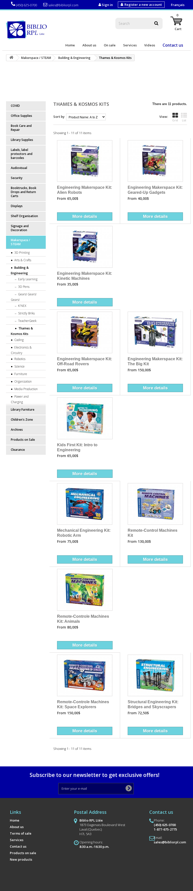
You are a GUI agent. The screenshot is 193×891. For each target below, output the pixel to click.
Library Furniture (22, 409)
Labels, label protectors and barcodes (21, 154)
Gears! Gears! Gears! (23, 297)
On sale (110, 45)
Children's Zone (22, 419)
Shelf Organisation (24, 216)
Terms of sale (20, 833)
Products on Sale (23, 439)
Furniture (20, 374)
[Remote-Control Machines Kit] (155, 503)
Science (19, 366)
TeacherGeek (26, 321)
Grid (175, 120)
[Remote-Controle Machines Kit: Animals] (84, 589)
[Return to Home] (11, 58)
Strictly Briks (26, 313)
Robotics (19, 359)
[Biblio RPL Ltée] (27, 29)
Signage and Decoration (20, 228)
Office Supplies (21, 116)
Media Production (26, 389)
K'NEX (21, 306)
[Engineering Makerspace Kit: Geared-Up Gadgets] (155, 161)
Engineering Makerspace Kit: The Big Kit (155, 361)
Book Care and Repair (21, 128)
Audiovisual (19, 168)
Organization (23, 381)
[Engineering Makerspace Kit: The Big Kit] (155, 332)
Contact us (173, 45)
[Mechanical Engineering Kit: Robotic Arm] (84, 503)
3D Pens (23, 287)
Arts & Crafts (22, 260)
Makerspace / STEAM (20, 242)
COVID (15, 106)
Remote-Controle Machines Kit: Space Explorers (83, 704)
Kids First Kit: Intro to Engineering (77, 447)
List (184, 120)
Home (70, 45)
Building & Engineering (20, 270)
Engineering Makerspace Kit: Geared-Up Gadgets (155, 190)
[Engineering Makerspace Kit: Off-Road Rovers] (84, 332)
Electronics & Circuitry (21, 350)
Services (130, 45)
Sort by (59, 116)
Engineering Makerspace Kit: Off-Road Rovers (84, 361)
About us (89, 45)
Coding (19, 340)
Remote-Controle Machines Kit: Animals (83, 618)
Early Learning (27, 279)
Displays (17, 206)
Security (16, 178)
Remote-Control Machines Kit (152, 533)
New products (21, 859)
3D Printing (22, 252)
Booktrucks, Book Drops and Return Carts (23, 192)
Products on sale (23, 853)
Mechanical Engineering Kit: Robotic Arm (84, 533)
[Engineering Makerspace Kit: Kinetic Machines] (84, 247)
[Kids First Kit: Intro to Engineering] (84, 418)
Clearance (18, 450)
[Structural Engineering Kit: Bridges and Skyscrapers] (155, 675)
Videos (149, 45)
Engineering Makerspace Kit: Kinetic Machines (84, 276)
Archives (17, 429)
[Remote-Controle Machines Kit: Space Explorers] (84, 675)
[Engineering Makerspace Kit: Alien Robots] (84, 161)
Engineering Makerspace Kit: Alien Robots (84, 190)
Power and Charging (20, 399)
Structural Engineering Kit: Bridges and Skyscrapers (153, 704)
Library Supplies (22, 140)
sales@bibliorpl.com (63, 5)
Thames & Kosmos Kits (22, 331)
